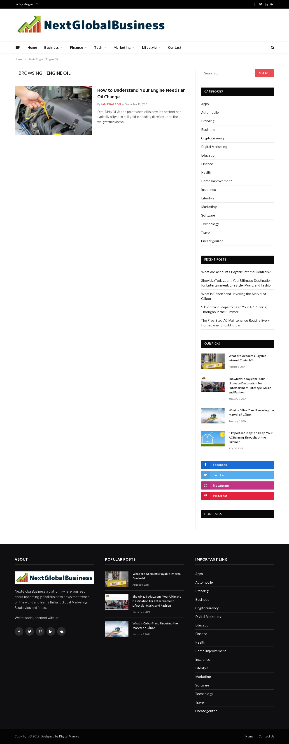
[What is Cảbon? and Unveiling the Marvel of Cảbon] (213, 415)
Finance (76, 47)
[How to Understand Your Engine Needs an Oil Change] (53, 110)
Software (208, 215)
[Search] (272, 47)
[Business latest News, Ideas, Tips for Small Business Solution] (91, 25)
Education (208, 155)
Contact (175, 47)
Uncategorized (212, 241)
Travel (205, 232)
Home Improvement (216, 181)
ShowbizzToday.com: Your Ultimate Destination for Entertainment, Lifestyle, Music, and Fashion (250, 386)
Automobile (210, 112)
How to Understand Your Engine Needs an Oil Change (141, 94)
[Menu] (18, 47)
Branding (207, 121)
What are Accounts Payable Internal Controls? (236, 272)
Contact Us (266, 736)
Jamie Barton (111, 104)
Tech (98, 47)
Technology (210, 224)
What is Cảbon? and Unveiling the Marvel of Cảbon (251, 412)
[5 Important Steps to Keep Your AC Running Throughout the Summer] (213, 438)
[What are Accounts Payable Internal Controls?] (213, 361)
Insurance (208, 190)
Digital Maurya (69, 736)
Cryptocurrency (212, 138)
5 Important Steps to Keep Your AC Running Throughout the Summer (251, 438)
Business (51, 47)
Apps (205, 104)
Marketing (122, 47)
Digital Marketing (214, 147)
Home (32, 47)
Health (206, 172)
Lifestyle (149, 47)
